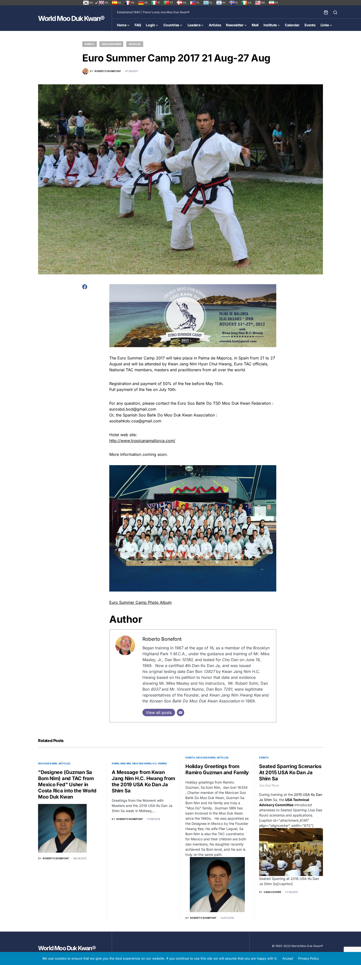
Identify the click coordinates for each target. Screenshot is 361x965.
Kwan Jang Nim (121, 763)
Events (89, 44)
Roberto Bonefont (161, 639)
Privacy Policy (308, 958)
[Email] (180, 712)
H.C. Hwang (160, 763)
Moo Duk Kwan (111, 44)
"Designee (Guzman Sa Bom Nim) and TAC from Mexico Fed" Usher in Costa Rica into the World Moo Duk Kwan (67, 784)
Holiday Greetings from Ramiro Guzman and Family (217, 769)
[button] (335, 12)
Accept (287, 958)
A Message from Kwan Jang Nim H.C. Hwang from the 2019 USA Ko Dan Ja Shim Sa (143, 781)
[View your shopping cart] (326, 12)
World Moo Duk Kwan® (71, 18)
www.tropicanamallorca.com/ (142, 440)
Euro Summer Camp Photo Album (140, 602)
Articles (135, 44)
